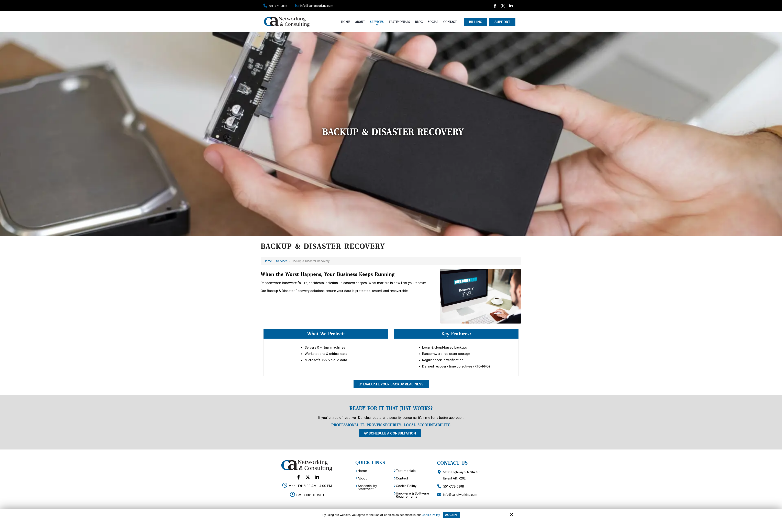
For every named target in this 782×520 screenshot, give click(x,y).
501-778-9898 (277, 6)
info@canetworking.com (316, 6)
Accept (451, 515)
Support (502, 22)
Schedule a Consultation (392, 433)
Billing (475, 22)
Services (282, 261)
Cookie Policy (431, 515)
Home (268, 261)
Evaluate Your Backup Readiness (393, 384)
